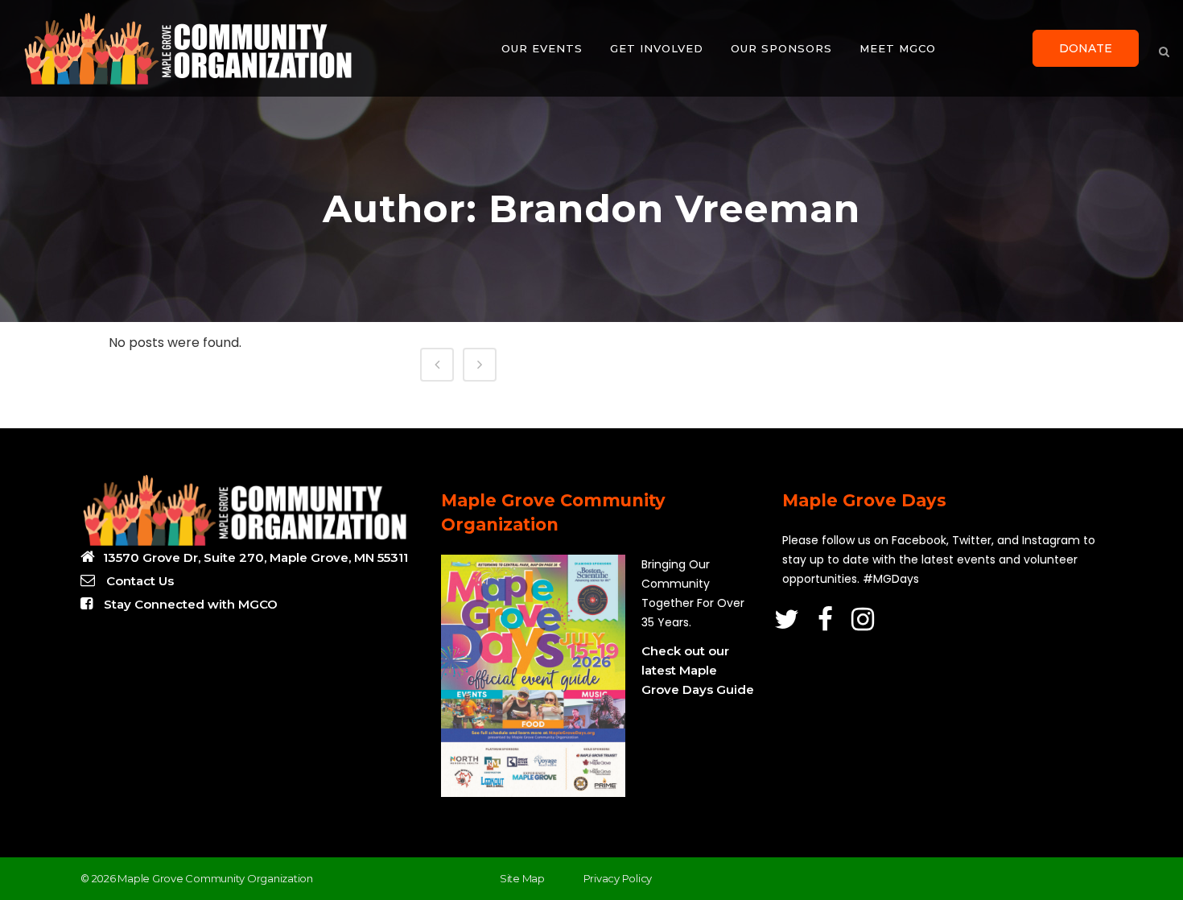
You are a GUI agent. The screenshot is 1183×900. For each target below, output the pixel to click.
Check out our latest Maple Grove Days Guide (697, 670)
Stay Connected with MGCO (189, 604)
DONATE (1085, 48)
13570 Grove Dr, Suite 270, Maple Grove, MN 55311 (255, 557)
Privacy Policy (618, 878)
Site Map (522, 878)
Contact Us (138, 580)
